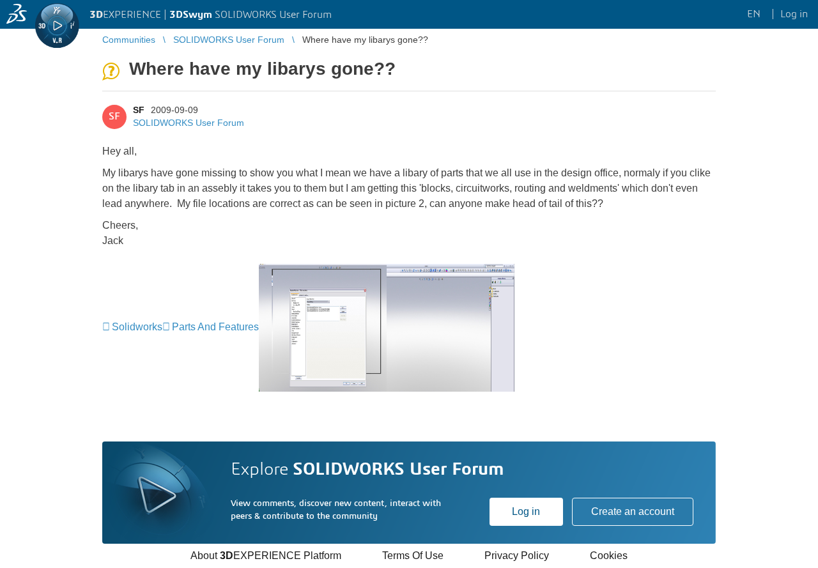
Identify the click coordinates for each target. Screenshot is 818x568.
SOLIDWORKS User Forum (188, 123)
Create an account (632, 511)
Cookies (609, 555)
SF (138, 110)
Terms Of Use (413, 555)
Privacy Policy (516, 555)
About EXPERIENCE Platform (265, 555)
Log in (526, 511)
